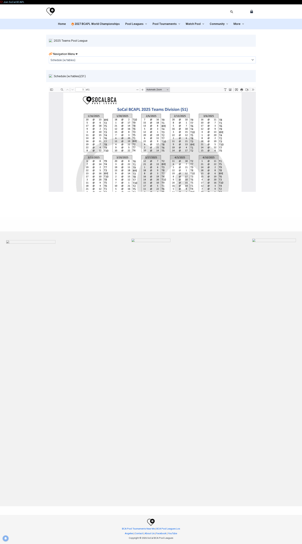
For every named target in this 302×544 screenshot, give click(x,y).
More (236, 24)
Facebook (161, 533)
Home (62, 24)
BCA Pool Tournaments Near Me (138, 528)
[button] (231, 12)
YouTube (172, 533)
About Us (149, 533)
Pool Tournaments (165, 24)
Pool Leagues (134, 24)
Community (217, 24)
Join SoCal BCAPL (13, 2)
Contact (139, 533)
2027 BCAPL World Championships (97, 24)
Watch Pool (193, 24)
